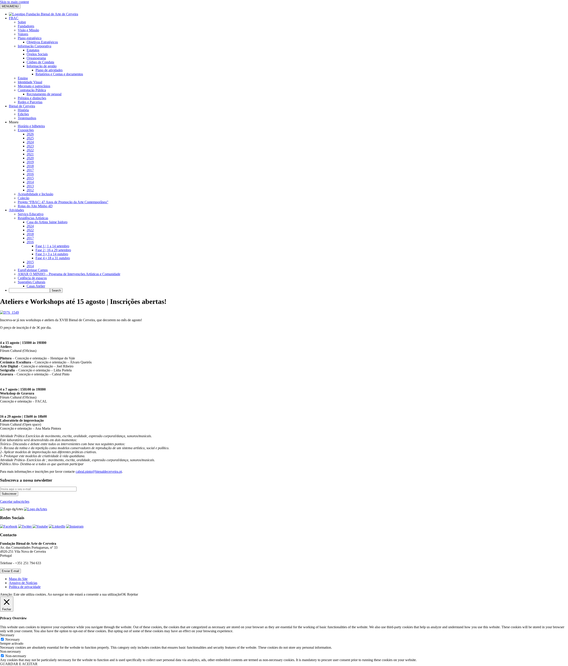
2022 (30, 150)
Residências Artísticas (33, 218)
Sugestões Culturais (31, 282)
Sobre (22, 22)
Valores (23, 34)
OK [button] (123, 594)
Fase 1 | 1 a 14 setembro (52, 246)
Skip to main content (14, 2)
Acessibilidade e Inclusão (35, 194)
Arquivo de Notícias (23, 583)
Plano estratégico (29, 38)
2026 (30, 134)
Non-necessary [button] (10, 651)
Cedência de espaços (32, 278)
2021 (30, 154)
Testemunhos (27, 118)
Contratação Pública (32, 90)
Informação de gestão (42, 66)
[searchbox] (29, 290)
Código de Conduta (40, 62)
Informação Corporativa (34, 46)
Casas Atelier (36, 286)
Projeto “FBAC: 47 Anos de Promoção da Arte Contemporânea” (63, 202)
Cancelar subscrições (14, 501)
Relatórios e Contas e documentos (59, 74)
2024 (30, 142)
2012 (30, 190)
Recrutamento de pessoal (44, 94)
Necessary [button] (7, 635)
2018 (30, 166)
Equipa (23, 78)
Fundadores (26, 26)
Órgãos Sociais (37, 54)
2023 (30, 146)
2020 (30, 158)
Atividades (16, 210)
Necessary (12, 639)
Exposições (26, 130)
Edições (23, 114)
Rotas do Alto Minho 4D (35, 206)
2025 (30, 138)
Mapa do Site (18, 579)
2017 (30, 170)
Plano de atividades (49, 70)
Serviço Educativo (30, 214)
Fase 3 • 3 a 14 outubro (52, 254)
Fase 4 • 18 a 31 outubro (53, 258)
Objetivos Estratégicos (42, 42)
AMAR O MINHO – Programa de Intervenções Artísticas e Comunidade (69, 274)
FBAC (13, 18)
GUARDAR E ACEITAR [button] (18, 664)
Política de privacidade (25, 587)
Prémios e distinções (32, 98)
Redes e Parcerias (30, 102)
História (23, 110)
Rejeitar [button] (132, 594)
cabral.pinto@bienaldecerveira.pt (99, 471)
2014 (30, 182)
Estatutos (33, 50)
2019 (30, 162)
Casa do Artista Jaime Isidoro (47, 222)
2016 (30, 174)
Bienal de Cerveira (22, 106)
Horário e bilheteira (31, 126)
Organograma (36, 58)
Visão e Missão (28, 30)
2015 (30, 178)
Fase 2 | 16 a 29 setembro (53, 250)
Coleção (23, 198)
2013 (30, 186)
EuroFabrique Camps (33, 270)
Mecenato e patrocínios (34, 86)
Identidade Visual (30, 82)
